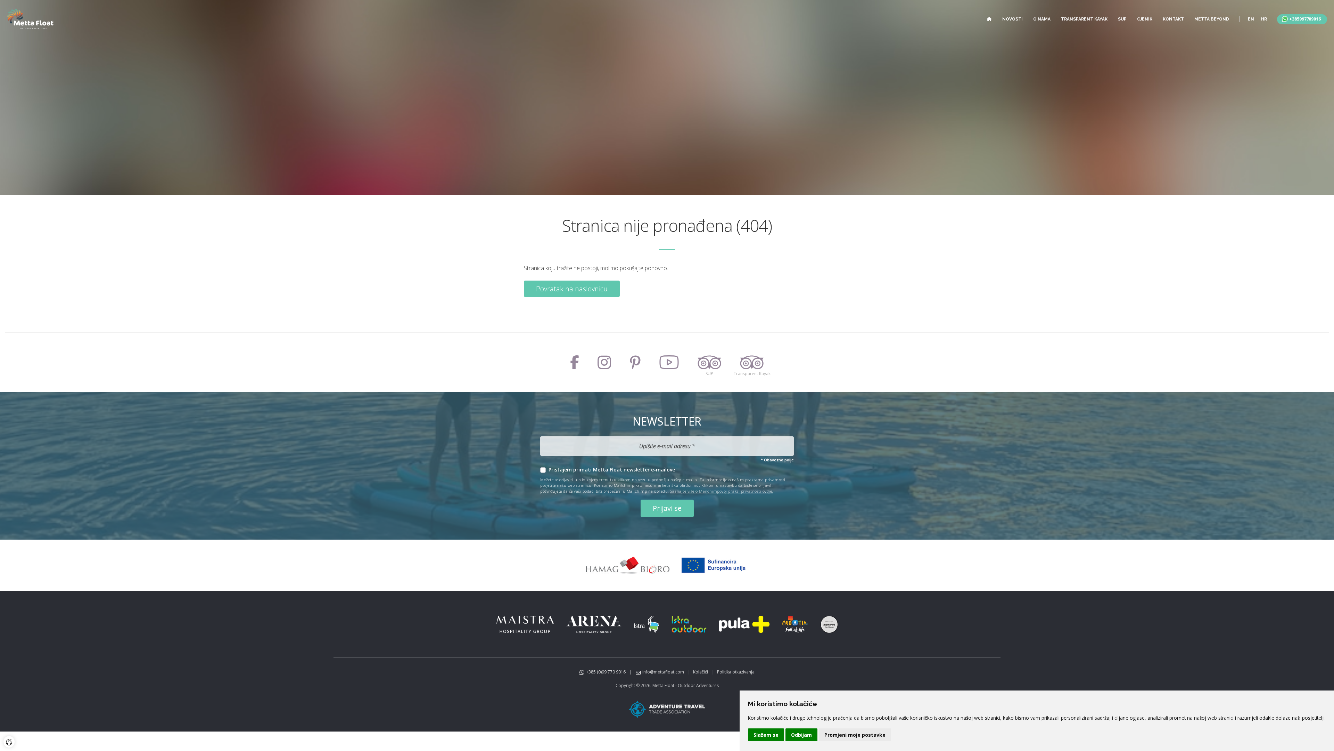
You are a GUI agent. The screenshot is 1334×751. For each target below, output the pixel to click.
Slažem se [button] (766, 735)
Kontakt (1173, 19)
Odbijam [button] (801, 735)
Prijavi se (667, 508)
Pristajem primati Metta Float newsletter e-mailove (612, 469)
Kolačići (700, 672)
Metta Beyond (1211, 19)
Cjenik (1144, 19)
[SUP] (709, 362)
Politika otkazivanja (736, 672)
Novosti (1012, 19)
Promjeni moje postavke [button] (855, 735)
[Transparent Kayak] (752, 362)
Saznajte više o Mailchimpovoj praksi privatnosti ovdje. (721, 491)
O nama (1042, 19)
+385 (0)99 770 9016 (606, 672)
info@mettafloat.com (663, 672)
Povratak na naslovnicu (572, 288)
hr (1264, 19)
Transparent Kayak (1084, 19)
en (1251, 19)
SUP (1122, 19)
